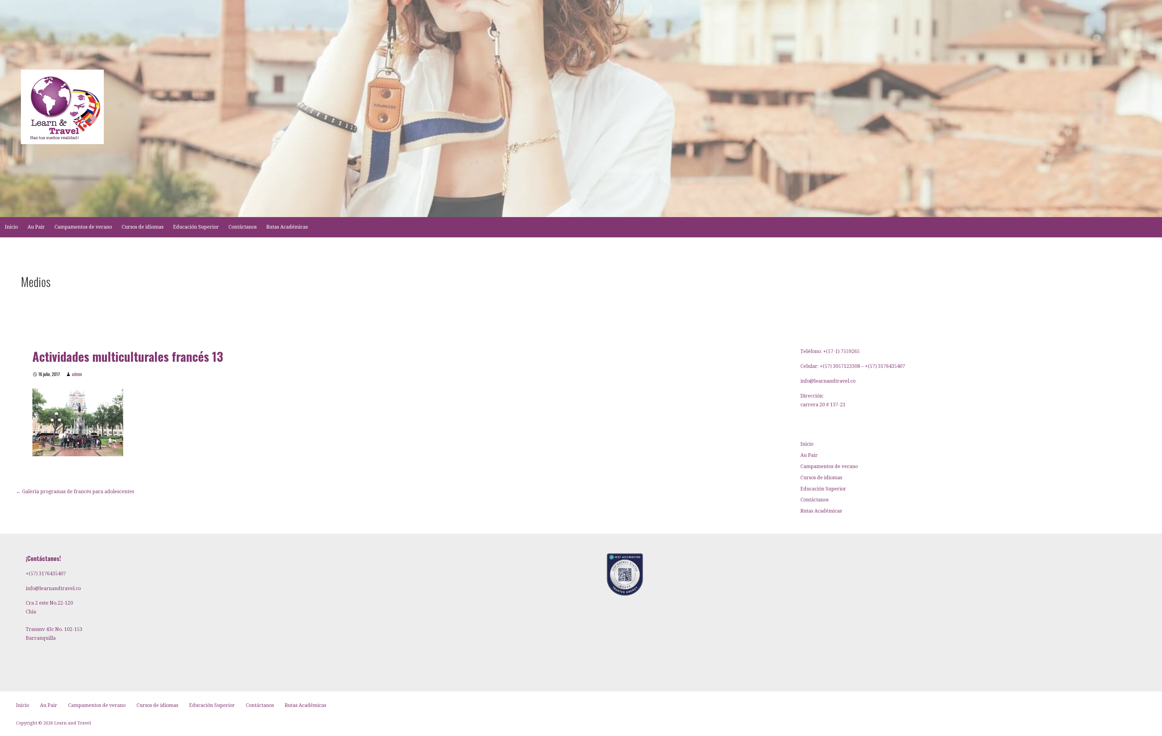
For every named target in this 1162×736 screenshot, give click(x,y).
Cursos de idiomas (142, 227)
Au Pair (36, 227)
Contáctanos (242, 227)
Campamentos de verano (83, 227)
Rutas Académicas (287, 227)
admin (77, 374)
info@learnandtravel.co (827, 381)
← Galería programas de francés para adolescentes (75, 491)
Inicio (11, 227)
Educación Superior (196, 227)
